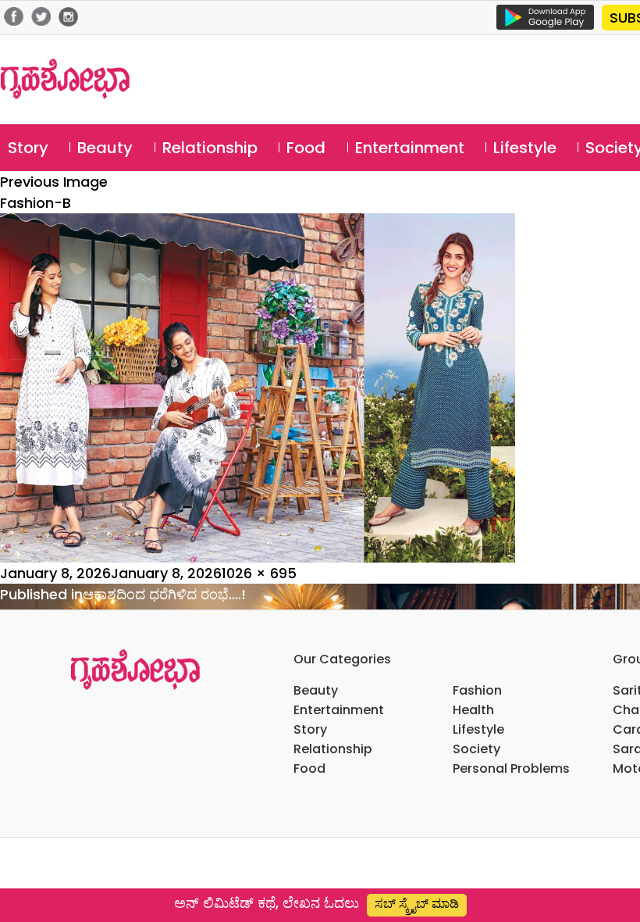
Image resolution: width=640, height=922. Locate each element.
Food (305, 148)
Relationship (210, 148)
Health (473, 710)
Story (28, 148)
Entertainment (409, 148)
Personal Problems (511, 768)
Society (476, 749)
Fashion (477, 690)
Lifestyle (524, 148)
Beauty (105, 148)
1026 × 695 (259, 573)
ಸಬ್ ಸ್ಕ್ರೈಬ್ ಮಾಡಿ (417, 904)
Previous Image (54, 181)
